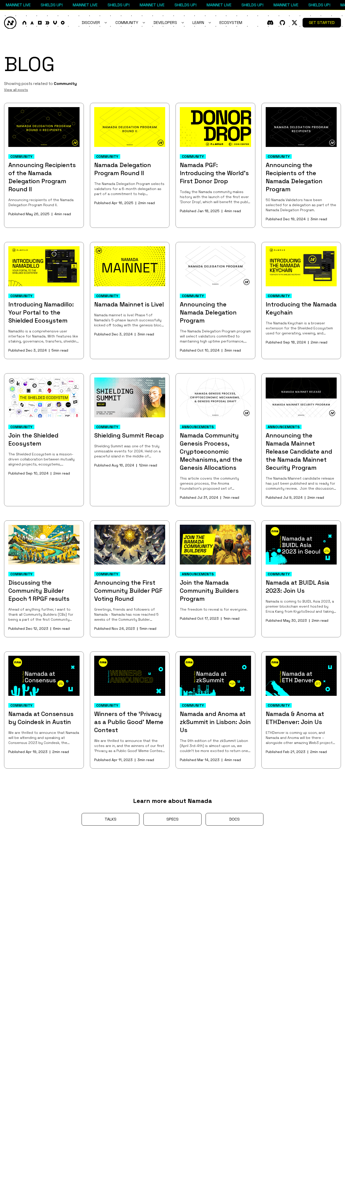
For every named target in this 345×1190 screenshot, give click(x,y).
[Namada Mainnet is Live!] (129, 266)
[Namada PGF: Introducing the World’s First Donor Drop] (215, 127)
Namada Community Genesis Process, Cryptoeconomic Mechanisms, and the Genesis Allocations (211, 451)
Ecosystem (230, 22)
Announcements (198, 427)
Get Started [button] (322, 22)
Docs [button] (234, 819)
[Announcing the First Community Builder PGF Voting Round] (129, 545)
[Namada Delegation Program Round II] (129, 127)
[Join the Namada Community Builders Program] (215, 545)
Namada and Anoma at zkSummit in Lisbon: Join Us (215, 722)
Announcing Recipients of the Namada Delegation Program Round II (42, 177)
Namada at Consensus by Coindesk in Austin (40, 718)
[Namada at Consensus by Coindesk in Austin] (44, 676)
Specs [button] (172, 819)
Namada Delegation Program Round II (122, 169)
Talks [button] (110, 819)
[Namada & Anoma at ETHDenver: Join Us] (301, 676)
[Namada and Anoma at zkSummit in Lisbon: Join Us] (215, 676)
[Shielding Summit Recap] (129, 397)
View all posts (16, 89)
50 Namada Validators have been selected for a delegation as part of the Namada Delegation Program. (301, 205)
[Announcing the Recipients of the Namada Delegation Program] (301, 127)
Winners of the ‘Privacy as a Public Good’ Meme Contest (128, 722)
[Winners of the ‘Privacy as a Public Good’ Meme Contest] (129, 676)
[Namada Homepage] (34, 23)
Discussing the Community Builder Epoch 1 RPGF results (38, 591)
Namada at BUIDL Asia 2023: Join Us (297, 586)
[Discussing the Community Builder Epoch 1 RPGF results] (44, 545)
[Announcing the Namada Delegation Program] (215, 266)
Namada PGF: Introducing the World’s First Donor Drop (214, 173)
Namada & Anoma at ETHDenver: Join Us (295, 718)
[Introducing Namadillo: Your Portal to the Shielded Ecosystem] (44, 266)
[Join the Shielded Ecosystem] (44, 397)
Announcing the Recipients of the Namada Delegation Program (294, 177)
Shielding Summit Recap (129, 435)
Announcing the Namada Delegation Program (208, 312)
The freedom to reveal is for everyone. (214, 609)
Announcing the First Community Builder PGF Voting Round (128, 591)
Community (65, 83)
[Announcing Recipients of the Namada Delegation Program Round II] (44, 127)
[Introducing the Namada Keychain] (301, 266)
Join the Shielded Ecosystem (33, 439)
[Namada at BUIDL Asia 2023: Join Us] (301, 545)
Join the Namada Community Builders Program (209, 591)
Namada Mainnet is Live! (129, 304)
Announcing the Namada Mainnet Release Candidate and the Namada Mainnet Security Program (299, 451)
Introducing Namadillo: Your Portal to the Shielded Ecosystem (41, 312)
